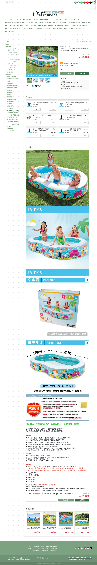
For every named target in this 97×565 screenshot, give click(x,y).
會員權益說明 (53, 546)
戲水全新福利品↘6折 (12, 55)
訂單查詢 (36, 548)
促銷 (61, 65)
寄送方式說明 (45, 548)
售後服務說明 (45, 550)
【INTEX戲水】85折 (12, 48)
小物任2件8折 (11, 63)
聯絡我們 (30, 548)
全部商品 (36, 546)
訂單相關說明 (36, 550)
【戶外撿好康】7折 (12, 61)
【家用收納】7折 (11, 67)
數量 (61, 69)
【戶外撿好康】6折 (12, 65)
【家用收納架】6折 (12, 69)
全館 (61, 63)
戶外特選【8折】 (11, 50)
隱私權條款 (53, 550)
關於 (30, 546)
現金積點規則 (54, 548)
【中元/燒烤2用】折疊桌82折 (14, 59)
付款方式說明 (45, 546)
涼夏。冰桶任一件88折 (12, 57)
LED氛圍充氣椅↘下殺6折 (13, 52)
